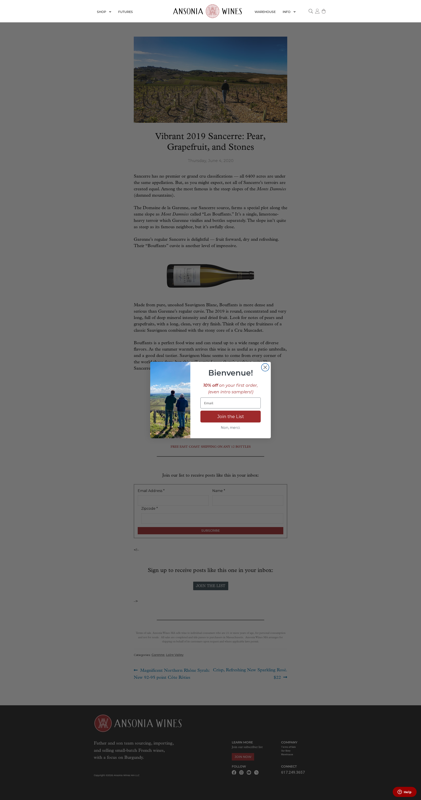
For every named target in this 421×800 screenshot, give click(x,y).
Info (287, 12)
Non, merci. (230, 428)
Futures (125, 12)
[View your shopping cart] (324, 11)
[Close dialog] (265, 367)
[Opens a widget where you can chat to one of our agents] (404, 792)
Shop (101, 12)
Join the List (230, 416)
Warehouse (265, 12)
